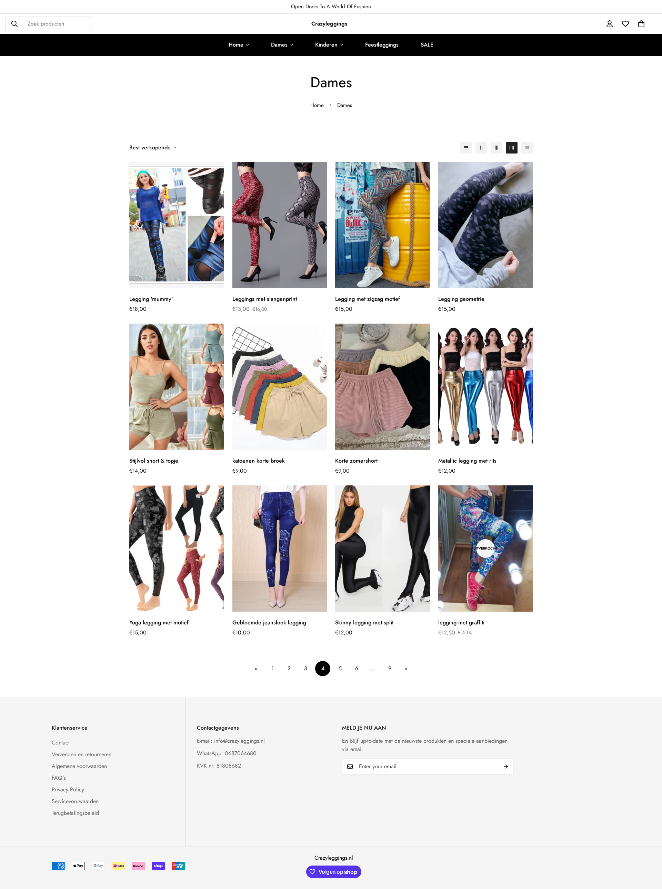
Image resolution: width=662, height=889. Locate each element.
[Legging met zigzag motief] (382, 225)
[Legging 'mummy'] (176, 225)
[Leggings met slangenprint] (279, 225)
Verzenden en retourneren (81, 754)
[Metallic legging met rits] (485, 387)
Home (236, 45)
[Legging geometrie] (485, 225)
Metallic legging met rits (467, 461)
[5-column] (527, 148)
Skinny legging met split (364, 622)
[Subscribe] (505, 766)
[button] (641, 24)
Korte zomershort (356, 461)
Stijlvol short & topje (153, 461)
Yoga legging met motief (159, 622)
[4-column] (512, 148)
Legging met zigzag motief (367, 299)
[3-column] (496, 148)
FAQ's (59, 778)
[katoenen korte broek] (279, 387)
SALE (427, 45)
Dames (279, 45)
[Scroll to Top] (648, 851)
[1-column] (466, 148)
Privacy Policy (68, 789)
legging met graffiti (461, 622)
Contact (61, 743)
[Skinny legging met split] (382, 548)
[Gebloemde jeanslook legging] (279, 548)
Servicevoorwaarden (75, 801)
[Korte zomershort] (382, 387)
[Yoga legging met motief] (176, 548)
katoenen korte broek (258, 461)
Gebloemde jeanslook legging (269, 622)
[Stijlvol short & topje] (176, 387)
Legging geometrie (461, 299)
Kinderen (326, 45)
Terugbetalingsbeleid (75, 813)
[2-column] (481, 148)
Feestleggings (382, 45)
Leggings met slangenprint (264, 299)
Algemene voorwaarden (79, 766)
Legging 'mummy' (151, 299)
